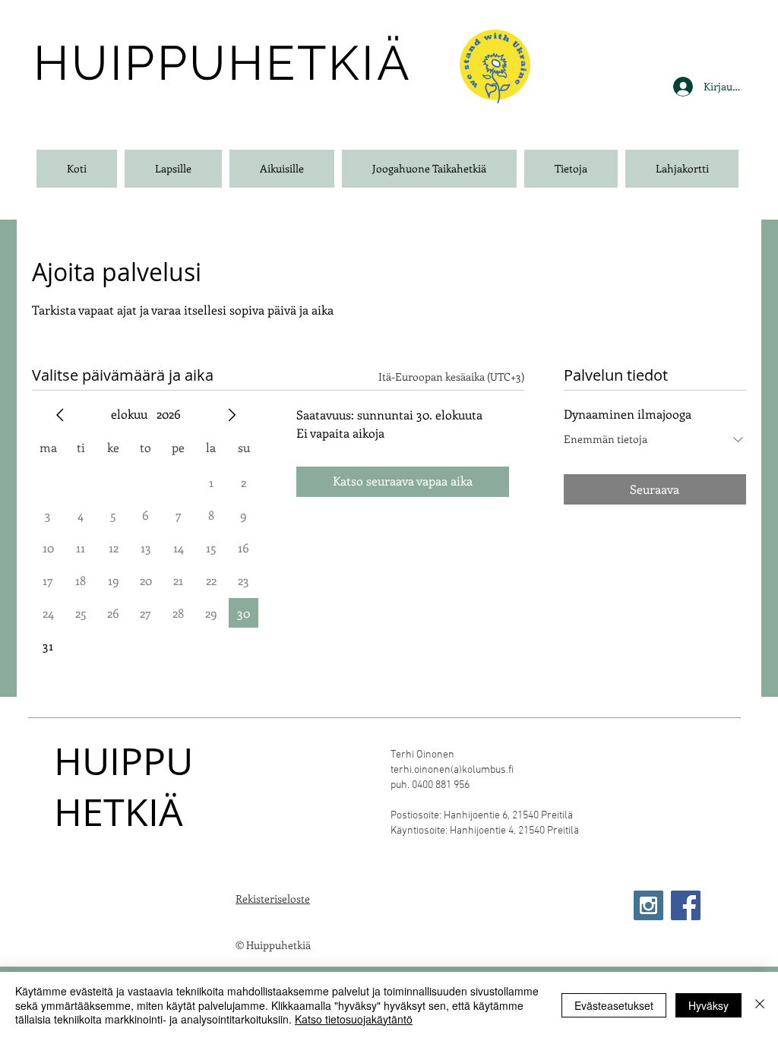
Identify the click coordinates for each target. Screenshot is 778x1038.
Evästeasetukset (613, 1005)
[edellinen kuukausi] (60, 415)
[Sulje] (760, 1005)
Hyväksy (708, 1005)
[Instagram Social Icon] (648, 905)
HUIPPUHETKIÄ (123, 786)
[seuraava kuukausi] (232, 415)
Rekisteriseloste (273, 898)
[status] (451, 377)
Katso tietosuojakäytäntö (354, 1019)
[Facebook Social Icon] (686, 905)
